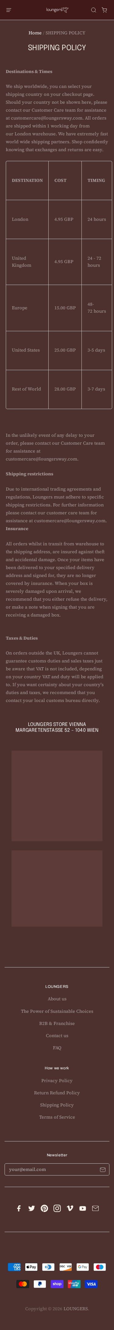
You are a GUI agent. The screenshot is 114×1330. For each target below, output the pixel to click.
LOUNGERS (76, 1309)
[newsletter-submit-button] (102, 1171)
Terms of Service (57, 1117)
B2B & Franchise (57, 1023)
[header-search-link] (93, 10)
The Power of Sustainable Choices (57, 1011)
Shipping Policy (57, 1105)
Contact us (57, 1036)
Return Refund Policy (57, 1093)
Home (35, 33)
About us (57, 999)
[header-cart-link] (104, 10)
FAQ (57, 1048)
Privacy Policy (57, 1081)
